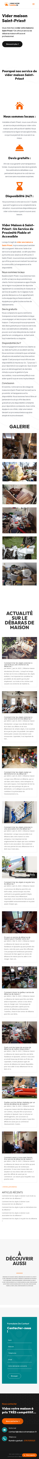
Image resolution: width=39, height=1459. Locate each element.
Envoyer (14, 1376)
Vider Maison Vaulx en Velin (25, 1285)
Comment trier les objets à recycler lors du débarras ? (19, 883)
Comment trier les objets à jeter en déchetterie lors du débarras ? (17, 773)
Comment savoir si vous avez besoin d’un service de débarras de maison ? (18, 1158)
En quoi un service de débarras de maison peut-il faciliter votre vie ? (17, 938)
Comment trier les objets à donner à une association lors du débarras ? (18, 828)
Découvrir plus (11, 44)
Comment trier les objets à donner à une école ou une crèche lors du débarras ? (18, 664)
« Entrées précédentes (9, 1187)
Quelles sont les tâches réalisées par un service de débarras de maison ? (19, 1103)
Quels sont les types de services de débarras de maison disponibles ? (17, 1048)
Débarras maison (29, 668)
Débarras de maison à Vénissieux (15, 1278)
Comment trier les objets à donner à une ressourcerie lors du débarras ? (18, 718)
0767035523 (29, 1440)
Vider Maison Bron (17, 1280)
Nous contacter (12, 1421)
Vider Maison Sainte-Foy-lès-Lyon (19, 1284)
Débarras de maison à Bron (10, 1276)
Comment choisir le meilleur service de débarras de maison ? (19, 993)
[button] (29, 1455)
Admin (9, 668)
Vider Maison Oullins (23, 1282)
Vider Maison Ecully (11, 1282)
